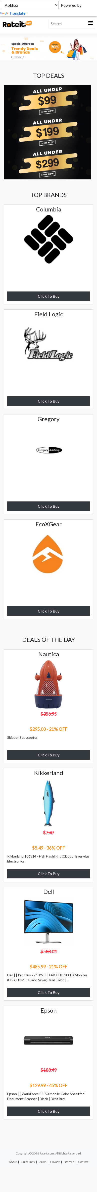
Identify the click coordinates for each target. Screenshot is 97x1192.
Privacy (55, 1162)
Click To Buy (48, 296)
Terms (42, 1162)
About (13, 1162)
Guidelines (28, 1162)
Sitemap (69, 1162)
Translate (17, 13)
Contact (83, 1162)
